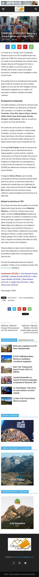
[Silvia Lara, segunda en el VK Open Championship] (6, 348)
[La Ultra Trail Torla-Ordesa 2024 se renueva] (6, 401)
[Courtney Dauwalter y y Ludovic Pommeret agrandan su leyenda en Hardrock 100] (6, 380)
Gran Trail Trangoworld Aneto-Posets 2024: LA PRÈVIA (22, 369)
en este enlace (6, 268)
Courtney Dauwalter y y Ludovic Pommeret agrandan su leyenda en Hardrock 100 (25, 380)
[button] (36, 9)
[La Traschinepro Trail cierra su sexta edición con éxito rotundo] (6, 390)
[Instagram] (19, 563)
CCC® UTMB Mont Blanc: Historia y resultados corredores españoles (23, 359)
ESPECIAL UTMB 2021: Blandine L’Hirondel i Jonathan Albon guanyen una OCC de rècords (29, 329)
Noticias (9, 14)
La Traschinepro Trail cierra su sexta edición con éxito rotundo (24, 390)
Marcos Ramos (12, 297)
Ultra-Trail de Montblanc (26, 297)
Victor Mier (11, 300)
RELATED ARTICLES (9, 340)
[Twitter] (25, 563)
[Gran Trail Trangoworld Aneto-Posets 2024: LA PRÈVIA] (6, 369)
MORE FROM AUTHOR (26, 340)
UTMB (4, 300)
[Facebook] (13, 563)
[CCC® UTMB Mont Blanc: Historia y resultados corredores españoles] (6, 359)
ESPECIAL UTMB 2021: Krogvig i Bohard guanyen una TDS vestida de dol (10, 328)
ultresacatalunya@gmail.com (24, 557)
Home (3, 14)
